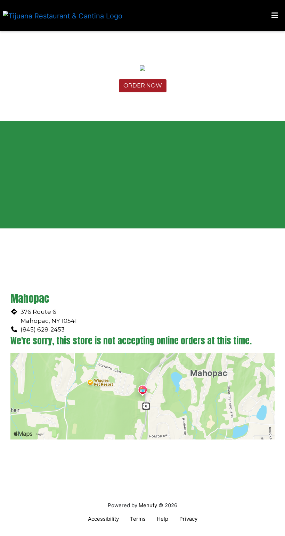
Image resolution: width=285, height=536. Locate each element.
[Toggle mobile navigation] (274, 15)
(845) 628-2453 (43, 329)
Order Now (142, 85)
